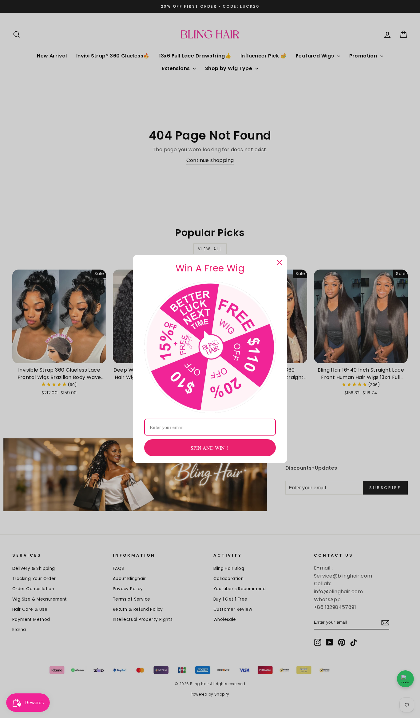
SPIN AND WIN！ (210, 447)
